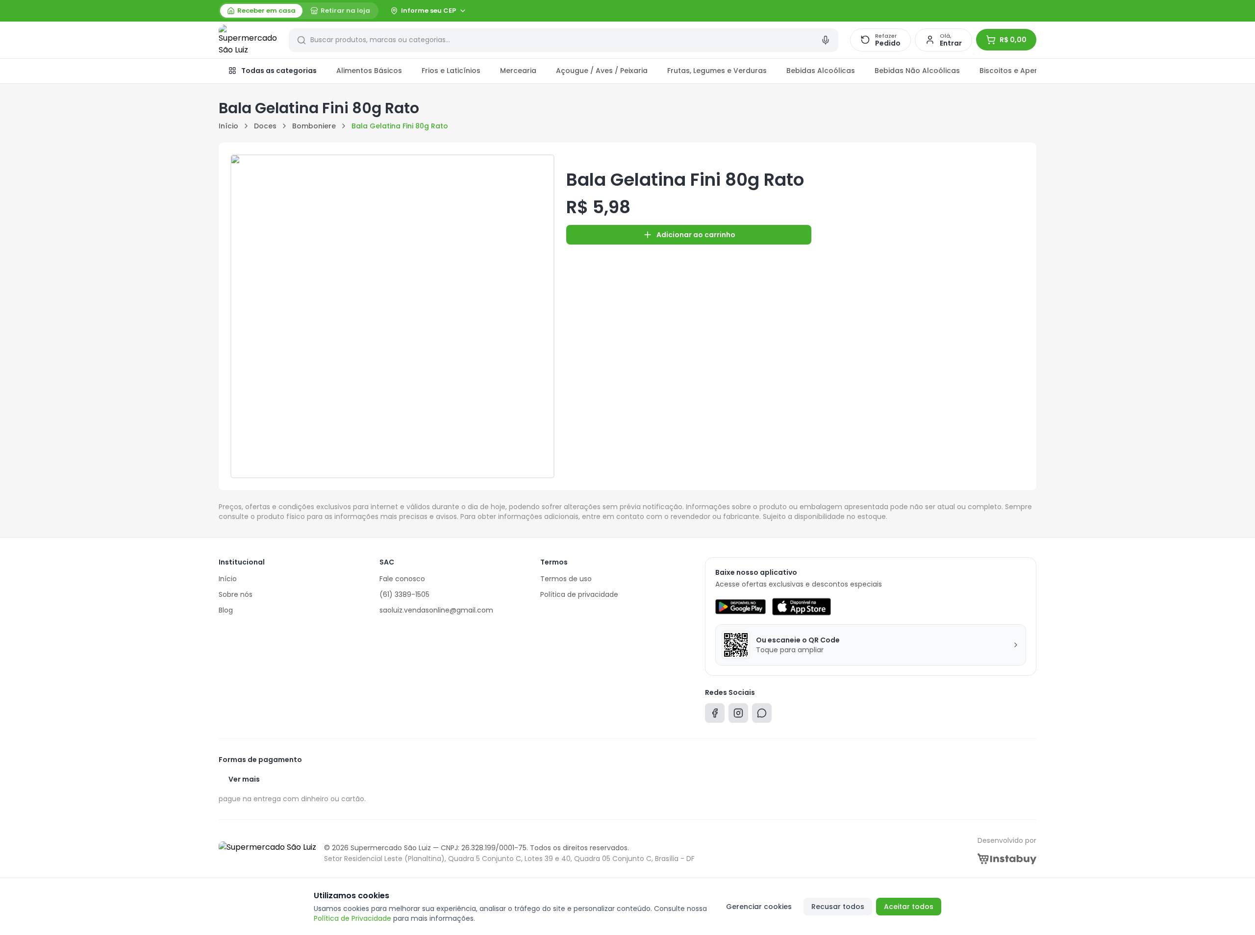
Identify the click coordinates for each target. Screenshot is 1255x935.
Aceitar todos (908, 906)
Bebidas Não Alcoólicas (917, 70)
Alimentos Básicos (369, 70)
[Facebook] (715, 715)
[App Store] (801, 606)
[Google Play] (740, 606)
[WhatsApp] (762, 715)
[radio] (261, 11)
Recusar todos (837, 906)
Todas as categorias (279, 70)
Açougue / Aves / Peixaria (602, 70)
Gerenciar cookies (759, 906)
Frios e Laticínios (451, 70)
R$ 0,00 (1013, 40)
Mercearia (518, 70)
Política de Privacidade (352, 918)
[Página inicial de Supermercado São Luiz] (248, 40)
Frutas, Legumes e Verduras (717, 70)
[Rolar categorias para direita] (1025, 71)
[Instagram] (738, 715)
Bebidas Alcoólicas (820, 70)
